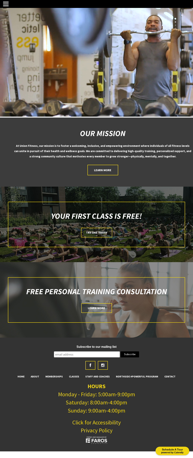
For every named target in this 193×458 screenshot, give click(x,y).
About (35, 376)
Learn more (102, 170)
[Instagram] (103, 365)
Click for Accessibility (96, 422)
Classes (74, 376)
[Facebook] (90, 365)
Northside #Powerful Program (137, 376)
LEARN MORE (96, 308)
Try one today (96, 232)
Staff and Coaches (97, 376)
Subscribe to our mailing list (96, 346)
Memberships (54, 376)
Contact (169, 376)
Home (21, 376)
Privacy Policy (97, 430)
